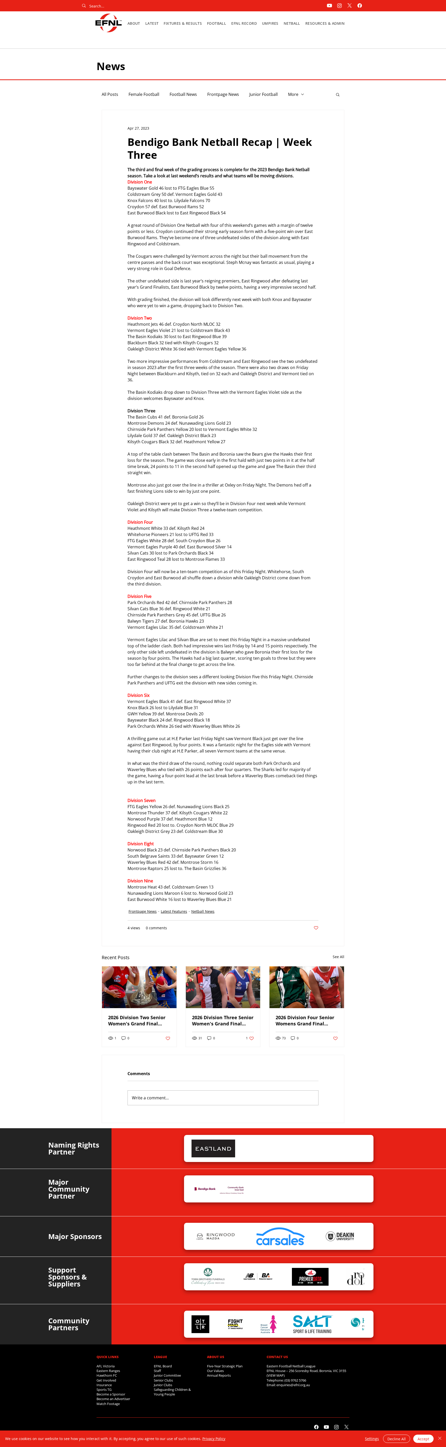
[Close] (440, 1439)
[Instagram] (340, 6)
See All (338, 956)
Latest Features (174, 911)
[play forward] (357, 1148)
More (293, 94)
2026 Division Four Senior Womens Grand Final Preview (305, 1020)
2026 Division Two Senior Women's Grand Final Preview (136, 1020)
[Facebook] (360, 6)
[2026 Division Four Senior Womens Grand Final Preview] (306, 987)
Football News (183, 94)
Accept (423, 1438)
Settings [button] (372, 1438)
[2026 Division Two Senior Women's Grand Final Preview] (139, 987)
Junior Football (263, 94)
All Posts (110, 94)
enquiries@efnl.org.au (293, 1385)
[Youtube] (329, 6)
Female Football (144, 94)
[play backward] (198, 1148)
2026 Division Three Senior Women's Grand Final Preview (222, 1020)
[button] (134, 23)
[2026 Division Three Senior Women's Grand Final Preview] (223, 987)
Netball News (202, 911)
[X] (350, 6)
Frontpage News (223, 94)
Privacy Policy (213, 1438)
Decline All (396, 1438)
